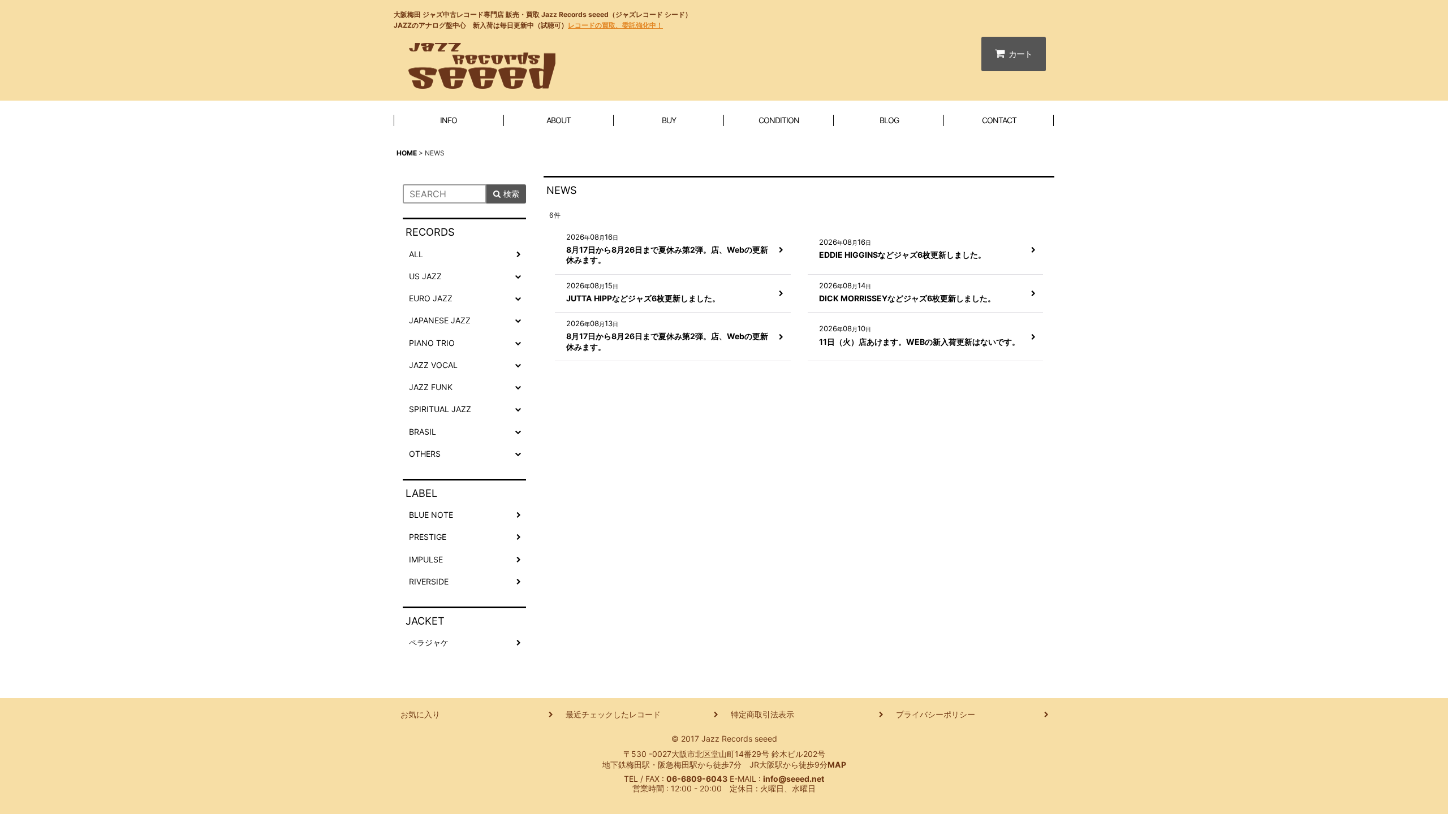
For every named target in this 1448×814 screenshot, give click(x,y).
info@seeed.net (793, 778)
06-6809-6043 (696, 778)
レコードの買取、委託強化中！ (615, 25)
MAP (837, 764)
